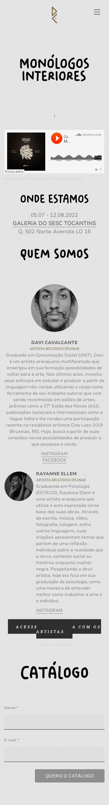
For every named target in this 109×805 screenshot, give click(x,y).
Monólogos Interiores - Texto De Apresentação (54, 178)
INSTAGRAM (54, 454)
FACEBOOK (54, 460)
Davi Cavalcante (14, 178)
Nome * (11, 707)
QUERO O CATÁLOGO (70, 776)
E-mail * (11, 740)
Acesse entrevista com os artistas (58, 629)
